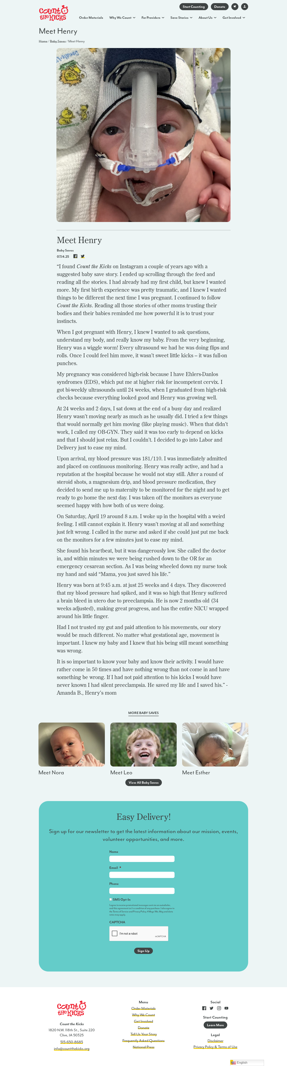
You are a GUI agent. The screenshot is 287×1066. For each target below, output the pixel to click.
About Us (205, 17)
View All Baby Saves (144, 782)
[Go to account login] (244, 6)
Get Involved (232, 17)
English (241, 1062)
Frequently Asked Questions (143, 1040)
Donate (219, 6)
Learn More (215, 1025)
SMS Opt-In (122, 899)
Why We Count (120, 17)
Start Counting (194, 6)
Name (113, 851)
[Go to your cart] (234, 6)
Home (43, 41)
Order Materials (91, 17)
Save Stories (179, 17)
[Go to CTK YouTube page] (226, 1009)
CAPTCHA (117, 922)
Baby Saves (58, 41)
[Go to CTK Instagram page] (219, 1009)
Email (115, 867)
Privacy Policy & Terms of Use (215, 1047)
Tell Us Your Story (143, 1034)
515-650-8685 (71, 1042)
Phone (114, 884)
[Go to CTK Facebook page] (204, 1009)
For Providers (151, 17)
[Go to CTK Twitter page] (212, 1009)
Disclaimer (215, 1040)
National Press (143, 1047)
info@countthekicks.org (71, 1048)
